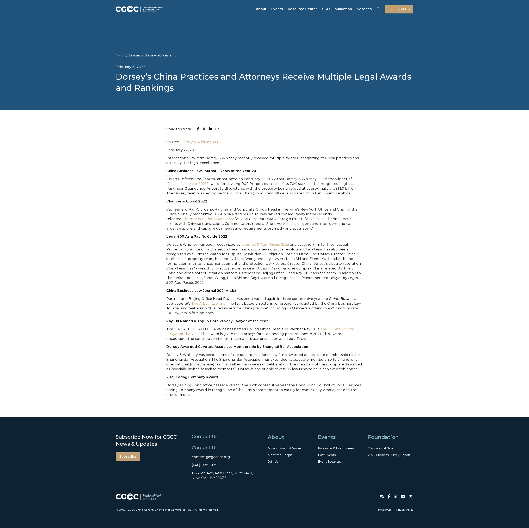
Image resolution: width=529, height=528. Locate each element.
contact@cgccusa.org (211, 457)
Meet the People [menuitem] (280, 455)
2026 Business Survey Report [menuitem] (389, 455)
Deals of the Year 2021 (187, 184)
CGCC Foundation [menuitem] (337, 9)
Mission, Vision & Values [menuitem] (284, 448)
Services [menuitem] (364, 9)
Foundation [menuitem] (383, 437)
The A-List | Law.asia (208, 303)
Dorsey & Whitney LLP (200, 142)
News (120, 55)
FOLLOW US (399, 9)
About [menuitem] (261, 9)
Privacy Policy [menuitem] (404, 509)
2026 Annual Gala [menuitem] (380, 448)
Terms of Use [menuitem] (383, 509)
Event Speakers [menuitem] (329, 461)
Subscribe (128, 457)
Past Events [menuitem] (327, 455)
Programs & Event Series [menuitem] (336, 448)
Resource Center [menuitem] (302, 9)
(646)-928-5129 (204, 465)
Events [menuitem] (277, 9)
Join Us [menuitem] (273, 461)
